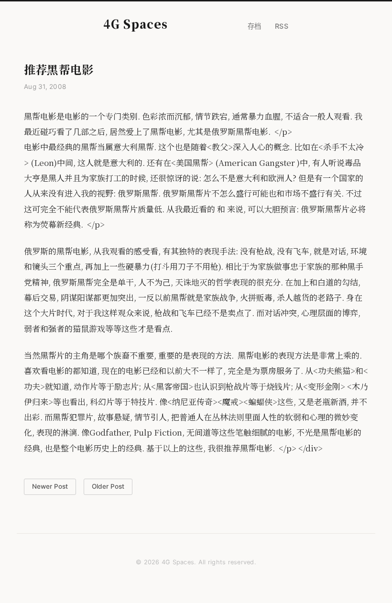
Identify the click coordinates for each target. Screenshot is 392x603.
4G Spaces (135, 23)
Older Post (108, 486)
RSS (282, 26)
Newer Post (50, 486)
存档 (254, 26)
